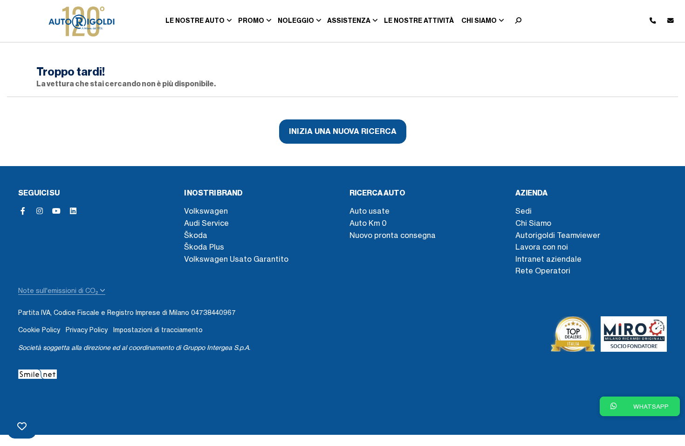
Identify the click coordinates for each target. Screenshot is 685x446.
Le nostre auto (195, 20)
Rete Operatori (542, 270)
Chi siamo (479, 20)
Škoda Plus (204, 246)
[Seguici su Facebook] (22, 211)
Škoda (195, 235)
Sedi (523, 211)
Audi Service (206, 223)
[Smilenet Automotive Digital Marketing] (37, 372)
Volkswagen (206, 211)
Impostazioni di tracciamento (158, 330)
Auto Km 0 (368, 223)
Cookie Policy (39, 330)
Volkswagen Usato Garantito (236, 259)
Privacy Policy (87, 330)
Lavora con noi (541, 246)
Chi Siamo (533, 223)
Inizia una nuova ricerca (343, 131)
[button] (516, 21)
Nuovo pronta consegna (392, 235)
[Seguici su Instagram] (39, 211)
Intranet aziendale (548, 259)
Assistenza (348, 20)
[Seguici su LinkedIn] (73, 211)
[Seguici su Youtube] (56, 211)
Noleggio (296, 20)
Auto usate (369, 211)
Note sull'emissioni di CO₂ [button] (59, 290)
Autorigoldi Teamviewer (557, 235)
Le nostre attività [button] (419, 20)
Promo (251, 20)
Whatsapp (650, 406)
